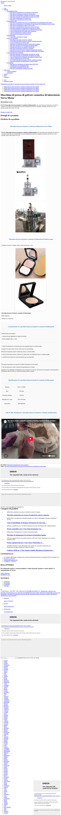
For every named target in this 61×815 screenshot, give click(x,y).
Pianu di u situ (52, 591)
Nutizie (5, 74)
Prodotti (6, 9)
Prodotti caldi (44, 591)
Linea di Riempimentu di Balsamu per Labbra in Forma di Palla (26, 29)
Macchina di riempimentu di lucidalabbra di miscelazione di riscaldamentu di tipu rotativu (32, 24)
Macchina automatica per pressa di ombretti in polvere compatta (28, 515)
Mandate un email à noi (6, 112)
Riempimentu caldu (12, 21)
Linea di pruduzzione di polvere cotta (19, 42)
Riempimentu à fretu (12, 11)
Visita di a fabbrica (11, 71)
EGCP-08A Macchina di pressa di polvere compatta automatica (26, 41)
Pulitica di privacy (5, 573)
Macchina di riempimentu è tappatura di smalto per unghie (24, 15)
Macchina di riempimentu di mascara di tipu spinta (22, 14)
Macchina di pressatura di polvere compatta (21, 39)
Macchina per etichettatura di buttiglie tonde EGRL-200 (24, 64)
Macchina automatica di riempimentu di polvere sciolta (23, 45)
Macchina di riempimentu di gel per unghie (28, 592)
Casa (5, 8)
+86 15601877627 (8, 612)
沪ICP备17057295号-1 (32, 591)
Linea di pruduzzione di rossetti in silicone (20, 32)
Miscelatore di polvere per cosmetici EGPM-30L (22, 47)
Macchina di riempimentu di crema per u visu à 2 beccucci (24, 27)
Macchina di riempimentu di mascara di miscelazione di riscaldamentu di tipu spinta (31, 22)
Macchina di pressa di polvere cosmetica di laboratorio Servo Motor (27, 51)
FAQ (5, 75)
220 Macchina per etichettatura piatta (19, 65)
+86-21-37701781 (8, 601)
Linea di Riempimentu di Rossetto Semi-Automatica (23, 31)
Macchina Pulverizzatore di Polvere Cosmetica (22, 48)
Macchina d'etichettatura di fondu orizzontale (21, 68)
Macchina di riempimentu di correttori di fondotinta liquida (26, 535)
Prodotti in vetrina (8, 81)
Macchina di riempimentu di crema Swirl (20, 18)
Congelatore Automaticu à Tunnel (18, 37)
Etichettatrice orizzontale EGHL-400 (19, 67)
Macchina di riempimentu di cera (9, 592)
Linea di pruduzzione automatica (15, 52)
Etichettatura (10, 62)
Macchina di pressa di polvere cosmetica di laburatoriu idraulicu (26, 50)
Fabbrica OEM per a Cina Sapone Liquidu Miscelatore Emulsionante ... (30, 550)
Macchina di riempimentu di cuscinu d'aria (20, 19)
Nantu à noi (7, 70)
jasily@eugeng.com (9, 606)
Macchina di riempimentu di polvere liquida (18, 594)
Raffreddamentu (11, 35)
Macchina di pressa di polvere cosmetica (40, 594)
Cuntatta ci (6, 77)
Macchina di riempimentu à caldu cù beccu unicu (22, 25)
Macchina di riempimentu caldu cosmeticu (17, 465)
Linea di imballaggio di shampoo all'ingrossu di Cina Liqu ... (27, 523)
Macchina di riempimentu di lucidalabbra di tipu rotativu (24, 12)
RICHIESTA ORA (5, 574)
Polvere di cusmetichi (12, 38)
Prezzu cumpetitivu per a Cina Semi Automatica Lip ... (25, 529)
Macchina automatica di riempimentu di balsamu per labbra (25, 28)
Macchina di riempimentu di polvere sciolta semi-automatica (25, 44)
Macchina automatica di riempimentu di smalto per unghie (24, 16)
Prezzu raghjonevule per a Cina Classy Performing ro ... (25, 543)
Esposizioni (10, 73)
